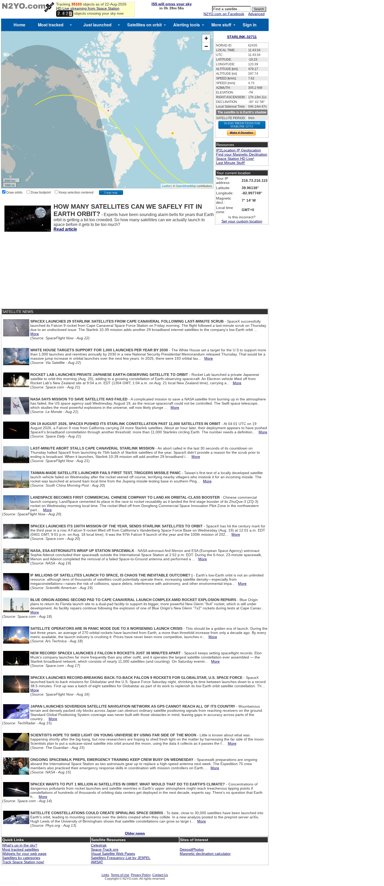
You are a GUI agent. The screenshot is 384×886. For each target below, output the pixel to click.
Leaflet (166, 186)
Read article (65, 229)
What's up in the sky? (19, 845)
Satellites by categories (21, 858)
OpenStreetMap (186, 186)
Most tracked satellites (20, 849)
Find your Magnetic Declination (241, 154)
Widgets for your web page (24, 854)
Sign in (250, 25)
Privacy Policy (141, 875)
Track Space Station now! (23, 862)
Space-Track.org (104, 849)
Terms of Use (120, 875)
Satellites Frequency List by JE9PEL (120, 858)
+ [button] (206, 38)
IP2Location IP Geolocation (238, 150)
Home (19, 25)
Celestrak (99, 845)
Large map (111, 192)
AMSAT (97, 862)
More (34, 334)
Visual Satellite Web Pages (113, 854)
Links (105, 875)
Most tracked (50, 25)
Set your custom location (242, 221)
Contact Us (160, 875)
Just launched (97, 25)
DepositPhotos (192, 849)
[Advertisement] (135, 271)
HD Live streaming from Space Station (87, 8)
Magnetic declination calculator (205, 854)
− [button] (206, 46)
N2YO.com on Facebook (223, 14)
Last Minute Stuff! (230, 163)
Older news (135, 833)
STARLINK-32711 (242, 37)
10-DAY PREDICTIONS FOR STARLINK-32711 (242, 125)
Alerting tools (186, 25)
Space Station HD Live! (235, 158)
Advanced (256, 14)
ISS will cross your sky (172, 4)
